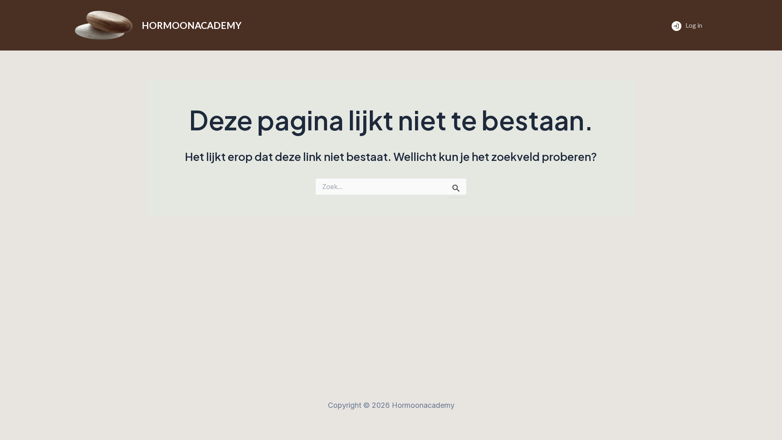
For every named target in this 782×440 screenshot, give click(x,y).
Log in (693, 25)
